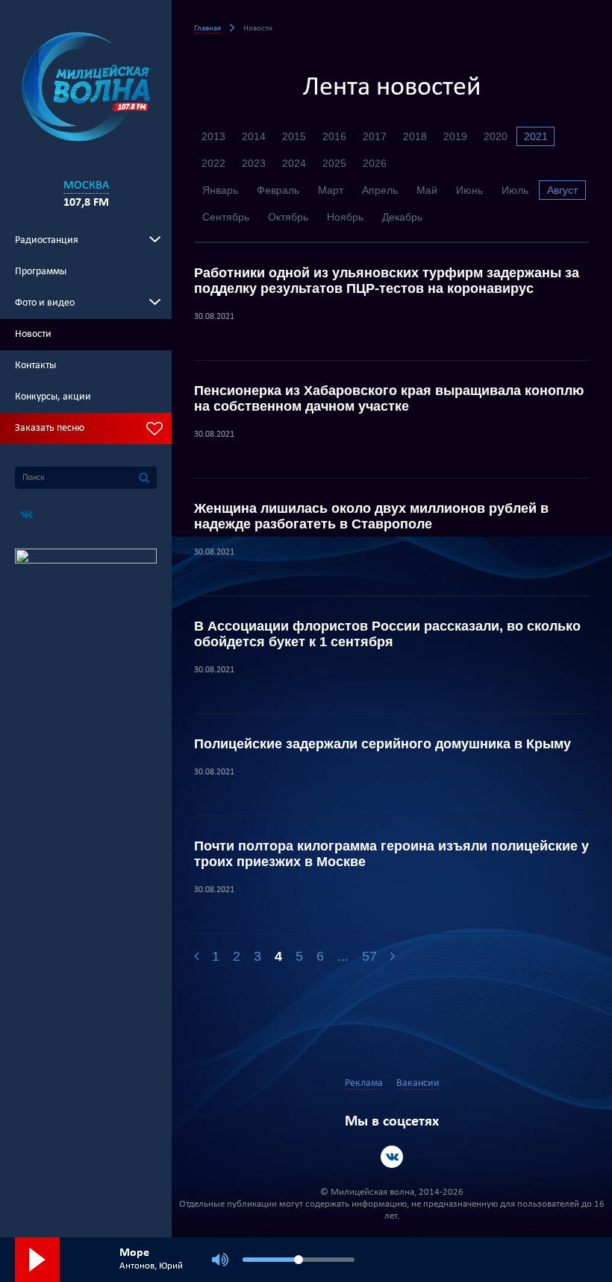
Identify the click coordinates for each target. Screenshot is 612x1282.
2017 (375, 136)
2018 (415, 136)
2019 (455, 136)
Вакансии (418, 1083)
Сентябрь (225, 217)
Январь (220, 190)
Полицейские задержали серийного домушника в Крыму (382, 743)
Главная (207, 29)
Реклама (364, 1083)
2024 (294, 163)
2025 (334, 163)
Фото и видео (45, 303)
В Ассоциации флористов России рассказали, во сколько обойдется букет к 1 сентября (387, 634)
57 (369, 956)
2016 (334, 136)
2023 (254, 163)
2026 (375, 163)
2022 (213, 163)
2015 (294, 136)
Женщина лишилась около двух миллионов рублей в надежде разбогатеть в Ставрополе (371, 516)
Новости (33, 334)
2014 (254, 136)
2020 (496, 136)
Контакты (35, 365)
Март (330, 190)
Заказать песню (49, 428)
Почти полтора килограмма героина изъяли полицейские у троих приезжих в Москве (391, 854)
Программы (40, 271)
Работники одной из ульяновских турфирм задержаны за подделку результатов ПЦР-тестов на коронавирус (386, 280)
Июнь (469, 190)
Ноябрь (345, 217)
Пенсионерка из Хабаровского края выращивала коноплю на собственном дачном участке (389, 398)
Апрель (380, 190)
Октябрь (288, 217)
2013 (213, 136)
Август (562, 190)
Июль (515, 190)
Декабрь (402, 217)
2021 (536, 136)
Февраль (278, 190)
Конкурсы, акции (53, 396)
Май (426, 190)
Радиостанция (46, 240)
